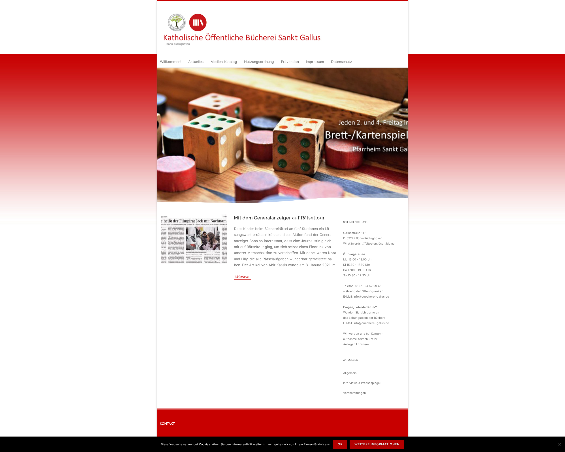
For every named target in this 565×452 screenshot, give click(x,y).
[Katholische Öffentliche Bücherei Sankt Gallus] (248, 48)
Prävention (290, 61)
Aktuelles (195, 61)
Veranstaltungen (354, 393)
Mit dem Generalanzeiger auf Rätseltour (279, 217)
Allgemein (350, 373)
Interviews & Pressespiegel (361, 383)
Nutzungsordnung (259, 61)
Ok (340, 444)
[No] (559, 444)
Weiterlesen (242, 276)
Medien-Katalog (224, 61)
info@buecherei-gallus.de (371, 296)
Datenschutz (341, 61)
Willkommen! (170, 61)
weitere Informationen (376, 444)
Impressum (315, 61)
